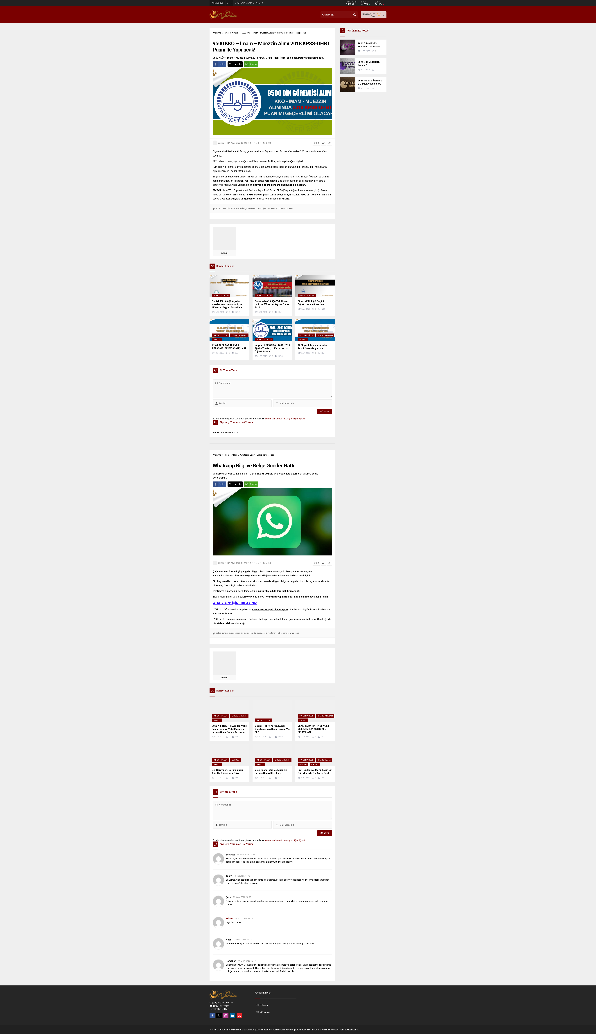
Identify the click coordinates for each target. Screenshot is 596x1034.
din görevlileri (247, 633)
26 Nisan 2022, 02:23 (242, 940)
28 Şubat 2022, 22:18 (244, 918)
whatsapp (294, 633)
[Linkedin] (232, 1015)
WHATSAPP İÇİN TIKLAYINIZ (235, 603)
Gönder (253, 64)
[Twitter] (219, 1015)
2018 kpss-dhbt (223, 208)
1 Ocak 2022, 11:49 (242, 876)
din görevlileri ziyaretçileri (265, 633)
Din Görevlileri (220, 335)
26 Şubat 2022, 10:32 (242, 897)
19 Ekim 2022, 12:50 (247, 961)
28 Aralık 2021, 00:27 (246, 855)
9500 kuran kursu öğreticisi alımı (260, 208)
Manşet (217, 340)
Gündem (235, 760)
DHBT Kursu (262, 1005)
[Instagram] (225, 1015)
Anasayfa (217, 33)
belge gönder (222, 633)
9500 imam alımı (238, 208)
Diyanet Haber (324, 760)
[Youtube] (239, 1015)
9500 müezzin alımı (284, 208)
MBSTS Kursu (263, 1012)
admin (221, 143)
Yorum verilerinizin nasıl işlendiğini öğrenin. (286, 418)
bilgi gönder (234, 633)
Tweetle (238, 64)
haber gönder (283, 633)
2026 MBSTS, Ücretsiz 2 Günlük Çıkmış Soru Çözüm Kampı (263, 3)
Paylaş (222, 64)
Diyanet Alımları (231, 33)
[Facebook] (212, 1015)
